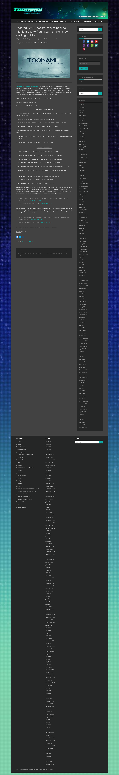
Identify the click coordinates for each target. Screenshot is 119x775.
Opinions (19, 465)
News (23, 241)
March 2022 (82, 238)
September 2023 (83, 191)
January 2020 (82, 307)
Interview (20, 457)
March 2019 (82, 330)
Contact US (98, 21)
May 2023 (82, 202)
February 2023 (83, 209)
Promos (19, 478)
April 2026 (82, 112)
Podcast (19, 470)
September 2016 (83, 409)
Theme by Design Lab (47, 769)
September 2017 (83, 377)
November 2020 (83, 280)
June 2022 (82, 230)
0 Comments (54, 39)
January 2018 (82, 367)
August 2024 (82, 162)
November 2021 (83, 249)
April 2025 (82, 141)
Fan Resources (87, 21)
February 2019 (83, 333)
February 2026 (83, 118)
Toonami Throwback (23, 494)
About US (63, 21)
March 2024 (82, 175)
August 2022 (82, 225)
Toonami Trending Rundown (25, 499)
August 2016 (82, 411)
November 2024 (83, 154)
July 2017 (81, 383)
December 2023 (83, 183)
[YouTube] (96, 40)
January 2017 (82, 398)
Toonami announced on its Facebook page (27, 86)
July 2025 (81, 133)
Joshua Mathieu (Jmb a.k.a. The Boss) (39, 39)
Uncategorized (21, 507)
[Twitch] (88, 44)
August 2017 (82, 380)
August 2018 (82, 349)
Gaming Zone (21, 452)
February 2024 (83, 178)
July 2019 (81, 320)
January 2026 (82, 120)
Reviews (19, 483)
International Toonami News (25, 454)
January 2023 (82, 212)
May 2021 (82, 265)
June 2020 (82, 293)
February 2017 (83, 396)
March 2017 (82, 393)
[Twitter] (88, 40)
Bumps (19, 444)
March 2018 (82, 362)
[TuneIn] (96, 44)
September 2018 (83, 346)
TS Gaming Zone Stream (27, 21)
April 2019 (82, 328)
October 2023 (83, 188)
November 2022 (83, 217)
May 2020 (82, 296)
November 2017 (83, 372)
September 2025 (83, 128)
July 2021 (81, 259)
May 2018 (82, 356)
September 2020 (83, 286)
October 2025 (83, 126)
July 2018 (81, 351)
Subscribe (84, 68)
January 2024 (82, 181)
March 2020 (82, 301)
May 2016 (82, 419)
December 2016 (83, 401)
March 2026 (82, 115)
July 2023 (81, 196)
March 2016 (82, 425)
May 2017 (82, 388)
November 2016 (83, 404)
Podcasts (20, 473)
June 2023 (82, 199)
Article (19, 441)
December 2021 (83, 246)
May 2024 (82, 170)
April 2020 (82, 299)
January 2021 (82, 275)
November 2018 (83, 341)
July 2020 (81, 291)
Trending (20, 504)
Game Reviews (21, 449)
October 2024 (83, 157)
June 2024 (82, 168)
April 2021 (82, 267)
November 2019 (83, 309)
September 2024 (83, 160)
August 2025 (82, 131)
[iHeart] (84, 48)
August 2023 (82, 194)
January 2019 (82, 335)
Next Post (57, 252)
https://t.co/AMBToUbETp (35, 219)
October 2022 (83, 220)
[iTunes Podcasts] (84, 44)
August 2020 (82, 288)
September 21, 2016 (46, 222)
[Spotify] (92, 44)
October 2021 (83, 251)
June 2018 (82, 354)
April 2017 (82, 390)
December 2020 (83, 278)
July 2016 (81, 414)
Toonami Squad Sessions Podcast (26, 491)
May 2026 (82, 110)
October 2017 (83, 375)
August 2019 (82, 317)
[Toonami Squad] (59, 10)
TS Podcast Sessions (42, 21)
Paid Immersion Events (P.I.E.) (25, 467)
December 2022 (83, 215)
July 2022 (81, 228)
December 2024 (83, 152)
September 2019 (83, 314)
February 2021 (83, 272)
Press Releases (54, 21)
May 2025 (82, 139)
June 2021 (82, 262)
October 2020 (83, 283)
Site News (20, 486)
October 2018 (83, 343)
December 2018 (83, 338)
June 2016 (82, 417)
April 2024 (82, 173)
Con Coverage (21, 447)
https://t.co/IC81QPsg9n (34, 200)
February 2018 (83, 364)
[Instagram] (92, 40)
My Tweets (82, 82)
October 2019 (83, 312)
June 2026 (82, 107)
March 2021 (82, 270)
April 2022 (82, 236)
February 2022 (83, 241)
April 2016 (82, 422)
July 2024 (81, 165)
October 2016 (83, 406)
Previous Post (30, 253)
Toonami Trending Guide (24, 496)
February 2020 (83, 304)
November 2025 (83, 123)
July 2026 (81, 105)
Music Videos (21, 460)
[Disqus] (44, 278)
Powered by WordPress (35, 769)
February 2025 (83, 147)
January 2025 (82, 149)
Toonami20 (20, 502)
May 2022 (82, 233)
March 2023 (82, 207)
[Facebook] (84, 40)
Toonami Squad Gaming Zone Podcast (28, 488)
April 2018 (82, 359)
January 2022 (82, 244)
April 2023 (82, 204)
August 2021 (82, 257)
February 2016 (83, 427)
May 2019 (82, 325)
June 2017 (82, 385)
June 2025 (82, 136)
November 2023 (83, 186)
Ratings (19, 481)
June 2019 (82, 322)
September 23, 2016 (46, 203)
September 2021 (83, 254)
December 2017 (83, 370)
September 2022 (83, 223)
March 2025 (82, 144)
